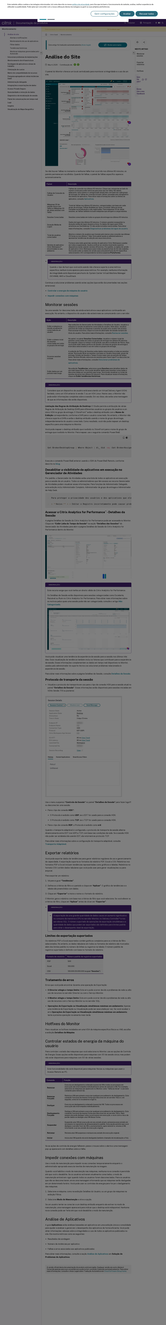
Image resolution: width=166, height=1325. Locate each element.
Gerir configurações (104, 13)
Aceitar (127, 13)
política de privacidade (80, 4)
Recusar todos (146, 13)
